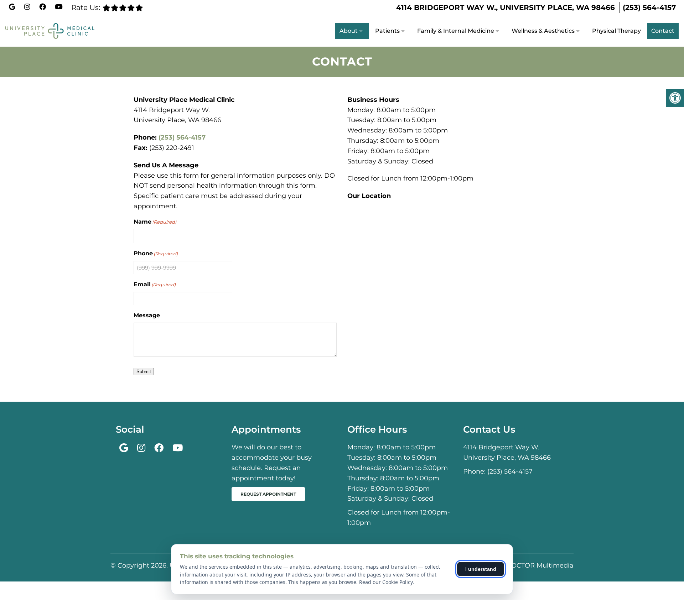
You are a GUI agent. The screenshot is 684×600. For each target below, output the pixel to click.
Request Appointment (268, 494)
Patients (387, 30)
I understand (480, 569)
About (349, 30)
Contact (662, 30)
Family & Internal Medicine (455, 30)
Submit (143, 371)
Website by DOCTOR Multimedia (521, 565)
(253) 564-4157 (649, 7)
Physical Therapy (616, 30)
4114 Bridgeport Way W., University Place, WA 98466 (505, 7)
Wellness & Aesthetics (543, 30)
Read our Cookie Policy (386, 582)
